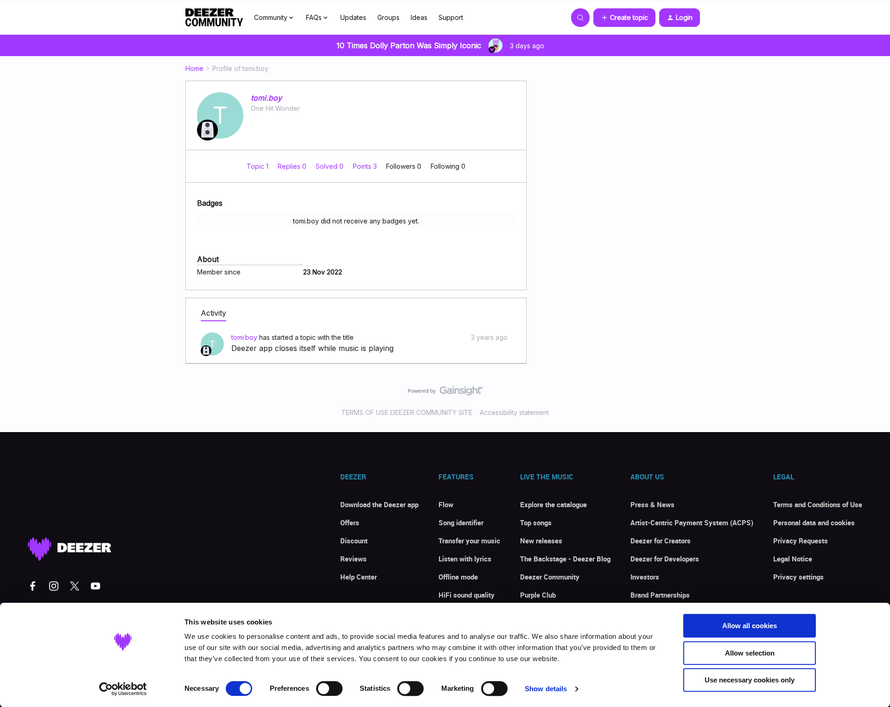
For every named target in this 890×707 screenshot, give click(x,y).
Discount (354, 540)
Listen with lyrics (465, 558)
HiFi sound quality (467, 594)
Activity (213, 313)
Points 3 (366, 166)
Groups (388, 17)
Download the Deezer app (379, 504)
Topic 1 (258, 166)
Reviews (353, 558)
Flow (446, 504)
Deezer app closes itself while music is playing (312, 348)
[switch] (329, 688)
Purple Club (538, 594)
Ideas (419, 17)
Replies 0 (293, 166)
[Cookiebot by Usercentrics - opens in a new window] (123, 689)
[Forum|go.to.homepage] (214, 17)
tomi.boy (266, 97)
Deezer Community (549, 576)
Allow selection (750, 653)
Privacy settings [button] (798, 576)
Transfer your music (469, 540)
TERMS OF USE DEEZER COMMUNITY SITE (406, 412)
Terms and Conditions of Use (817, 504)
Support (451, 17)
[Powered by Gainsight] (445, 393)
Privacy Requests (800, 540)
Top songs (536, 522)
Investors (644, 576)
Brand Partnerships (660, 594)
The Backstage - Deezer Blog (565, 558)
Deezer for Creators (660, 540)
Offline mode (458, 576)
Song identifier (461, 522)
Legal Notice (792, 558)
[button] (624, 17)
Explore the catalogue (553, 504)
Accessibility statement (514, 412)
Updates (353, 17)
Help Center (358, 576)
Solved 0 (330, 166)
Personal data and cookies (814, 522)
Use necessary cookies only (750, 680)
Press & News (652, 504)
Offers (349, 522)
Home (194, 68)
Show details (546, 689)
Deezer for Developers (664, 558)
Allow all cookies (749, 626)
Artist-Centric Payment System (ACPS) (691, 522)
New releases (541, 540)
